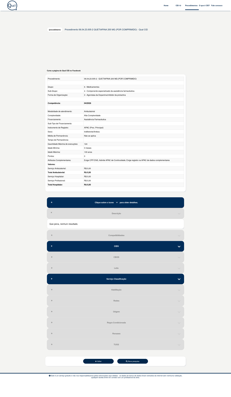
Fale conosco (216, 5)
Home (166, 5)
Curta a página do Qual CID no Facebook (64, 70)
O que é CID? (204, 5)
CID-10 (178, 5)
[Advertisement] (115, 51)
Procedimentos (191, 5)
